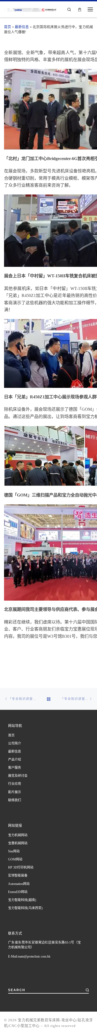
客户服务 (14, 768)
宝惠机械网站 (17, 843)
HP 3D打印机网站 (20, 867)
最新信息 (22, 27)
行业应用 (14, 784)
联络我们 (14, 800)
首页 (7, 27)
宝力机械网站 (17, 835)
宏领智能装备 (17, 875)
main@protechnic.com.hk (34, 956)
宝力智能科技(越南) (22, 900)
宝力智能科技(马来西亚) (25, 908)
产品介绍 (14, 759)
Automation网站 (19, 884)
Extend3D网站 (17, 892)
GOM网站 (15, 859)
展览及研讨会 (17, 776)
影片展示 (14, 792)
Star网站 (14, 851)
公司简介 (14, 743)
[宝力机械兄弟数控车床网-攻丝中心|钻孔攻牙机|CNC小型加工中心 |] (35, 9)
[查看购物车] (79, 9)
